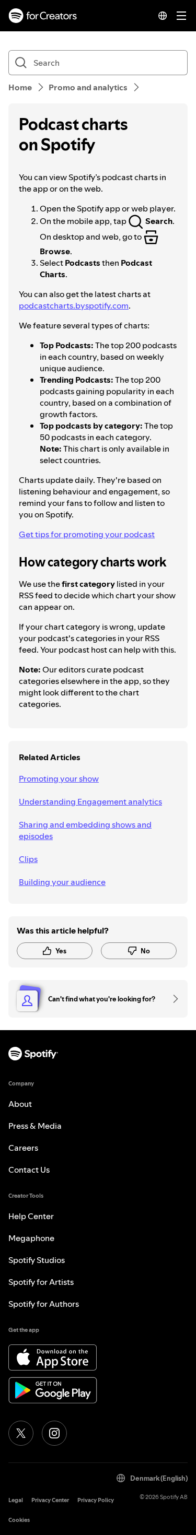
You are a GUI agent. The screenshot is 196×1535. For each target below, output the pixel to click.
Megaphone (31, 1238)
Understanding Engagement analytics (90, 801)
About (20, 1103)
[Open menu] (181, 15)
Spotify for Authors (43, 1303)
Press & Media (35, 1125)
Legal (15, 1500)
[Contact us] (172, 998)
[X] (20, 1433)
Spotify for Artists (41, 1282)
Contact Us (29, 1169)
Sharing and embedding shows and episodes (85, 830)
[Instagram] (54, 1433)
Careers (23, 1147)
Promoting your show (59, 778)
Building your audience (62, 882)
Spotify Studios (36, 1260)
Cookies (19, 1520)
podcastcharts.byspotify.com (74, 305)
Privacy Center (50, 1500)
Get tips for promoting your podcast (87, 534)
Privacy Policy (95, 1500)
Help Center (31, 1216)
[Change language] (162, 15)
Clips (28, 859)
